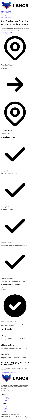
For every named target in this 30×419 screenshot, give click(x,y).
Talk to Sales (13, 372)
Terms (5, 411)
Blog (6, 11)
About (9, 11)
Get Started (8, 12)
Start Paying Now (5, 33)
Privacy (6, 409)
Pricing (2, 11)
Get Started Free (5, 372)
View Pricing (13, 33)
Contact (6, 408)
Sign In (3, 12)
